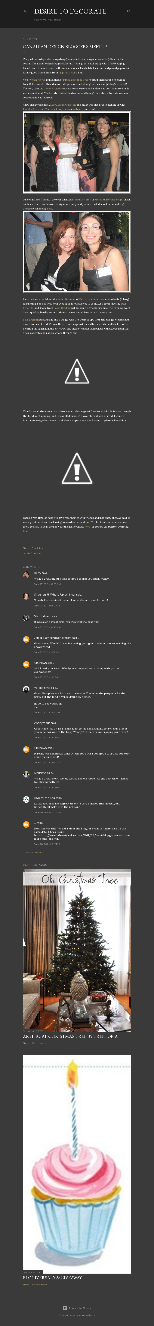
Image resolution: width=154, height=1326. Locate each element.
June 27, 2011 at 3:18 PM (47, 712)
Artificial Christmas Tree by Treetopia (70, 1036)
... (35, 823)
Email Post (38, 548)
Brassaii (63, 93)
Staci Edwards (43, 616)
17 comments (39, 1043)
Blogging (36, 553)
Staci (53, 104)
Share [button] (26, 548)
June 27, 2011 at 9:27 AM (47, 677)
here (26, 531)
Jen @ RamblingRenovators (52, 638)
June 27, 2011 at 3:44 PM (47, 762)
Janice (67, 109)
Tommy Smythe (53, 88)
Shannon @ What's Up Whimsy (54, 594)
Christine (70, 104)
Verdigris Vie (42, 687)
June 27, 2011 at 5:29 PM (47, 787)
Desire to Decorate (70, 11)
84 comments (39, 1284)
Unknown (40, 663)
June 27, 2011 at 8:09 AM (47, 584)
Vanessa (50, 109)
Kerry (59, 109)
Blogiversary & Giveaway (52, 1278)
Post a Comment (34, 852)
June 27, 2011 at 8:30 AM (47, 627)
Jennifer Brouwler (65, 299)
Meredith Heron (81, 199)
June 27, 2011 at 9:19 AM (47, 652)
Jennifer (27, 109)
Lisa (78, 109)
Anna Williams (87, 1315)
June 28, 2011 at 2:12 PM (47, 844)
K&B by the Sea (44, 798)
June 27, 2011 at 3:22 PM (47, 737)
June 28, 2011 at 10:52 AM (47, 812)
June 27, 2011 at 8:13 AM (47, 605)
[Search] (129, 10)
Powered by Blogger (80, 1308)
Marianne (40, 773)
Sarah (60, 104)
